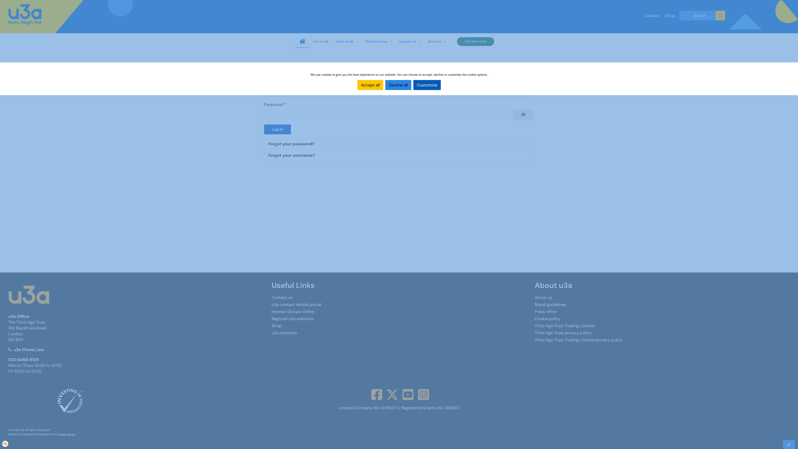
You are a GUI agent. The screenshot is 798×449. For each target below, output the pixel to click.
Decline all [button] (398, 85)
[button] (5, 444)
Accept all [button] (370, 85)
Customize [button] (427, 85)
